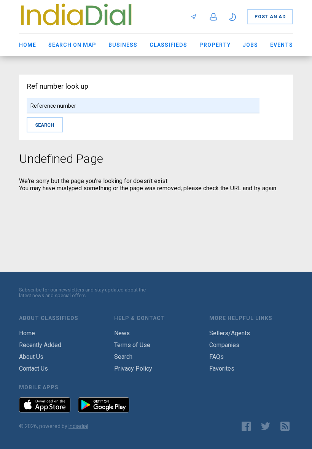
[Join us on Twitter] (265, 426)
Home (27, 45)
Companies (224, 345)
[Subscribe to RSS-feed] (286, 426)
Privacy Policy (133, 368)
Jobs (250, 45)
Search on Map (72, 45)
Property (215, 45)
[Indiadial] (76, 27)
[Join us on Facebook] (246, 426)
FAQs (216, 356)
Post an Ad (270, 16)
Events (281, 45)
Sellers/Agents (229, 333)
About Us (31, 356)
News (122, 333)
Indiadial (78, 426)
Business (122, 45)
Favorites (221, 368)
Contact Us (33, 368)
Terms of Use (132, 345)
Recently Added (40, 345)
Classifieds (168, 45)
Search (123, 356)
